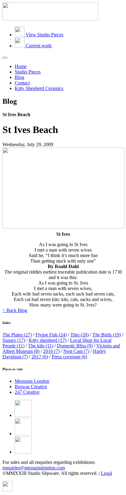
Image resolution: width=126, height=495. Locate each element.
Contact (22, 82)
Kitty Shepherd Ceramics (39, 88)
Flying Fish (51, 334)
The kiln (40, 345)
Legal (106, 473)
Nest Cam (76, 351)
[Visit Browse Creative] (7, 489)
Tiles (79, 334)
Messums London (32, 381)
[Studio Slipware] (50, 18)
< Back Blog (14, 310)
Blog (19, 77)
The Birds (106, 334)
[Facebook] (23, 415)
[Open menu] (4, 58)
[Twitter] (23, 433)
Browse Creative (31, 386)
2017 (39, 356)
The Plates (17, 334)
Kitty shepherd (47, 340)
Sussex (13, 340)
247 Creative (27, 392)
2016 (51, 351)
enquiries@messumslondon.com (33, 467)
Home (21, 66)
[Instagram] (23, 451)
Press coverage (69, 356)
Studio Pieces (28, 71)
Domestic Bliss (75, 345)
